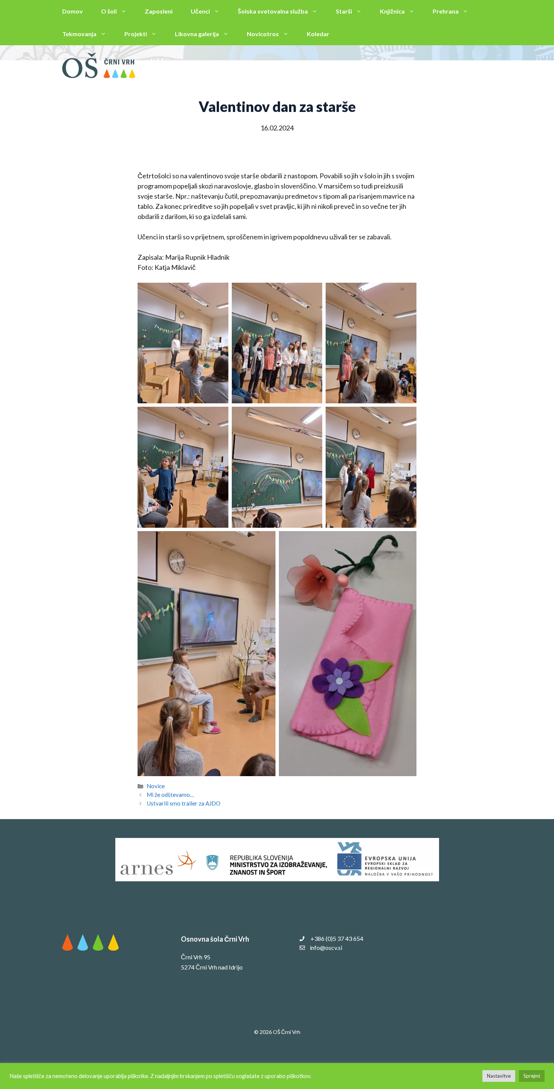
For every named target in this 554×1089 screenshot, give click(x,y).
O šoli (109, 11)
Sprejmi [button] (531, 1076)
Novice (156, 786)
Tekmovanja (79, 33)
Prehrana (446, 11)
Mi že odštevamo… (170, 794)
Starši (344, 11)
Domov (72, 11)
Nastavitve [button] (499, 1076)
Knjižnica (392, 11)
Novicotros (263, 33)
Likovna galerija (197, 33)
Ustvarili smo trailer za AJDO (183, 803)
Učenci (200, 11)
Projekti (135, 33)
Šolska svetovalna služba (273, 11)
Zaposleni (159, 11)
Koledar (318, 33)
